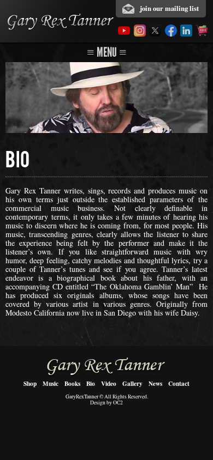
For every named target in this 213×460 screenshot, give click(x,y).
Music (50, 383)
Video (108, 383)
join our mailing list (169, 8)
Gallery (132, 383)
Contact (179, 383)
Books (72, 383)
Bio (90, 383)
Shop (30, 383)
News (155, 383)
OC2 (118, 402)
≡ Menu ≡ (107, 52)
